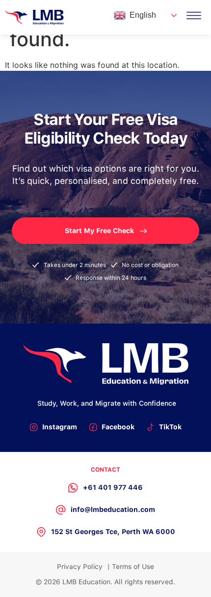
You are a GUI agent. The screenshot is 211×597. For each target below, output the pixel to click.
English (143, 15)
